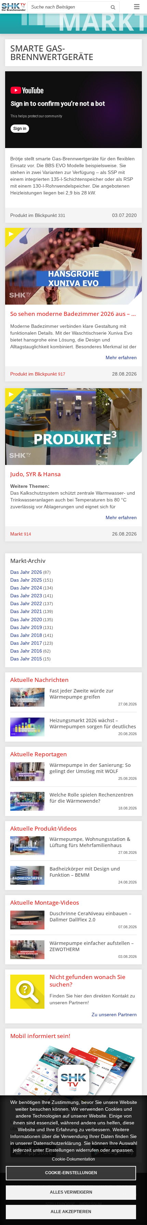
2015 (36, 658)
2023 (36, 595)
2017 (36, 643)
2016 (36, 651)
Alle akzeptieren (71, 1211)
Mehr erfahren (121, 357)
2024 (36, 587)
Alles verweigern (71, 1192)
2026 (36, 572)
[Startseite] (14, 7)
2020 (36, 619)
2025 (36, 580)
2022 (36, 603)
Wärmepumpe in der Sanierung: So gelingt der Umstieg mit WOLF (90, 768)
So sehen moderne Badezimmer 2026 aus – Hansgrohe (73, 314)
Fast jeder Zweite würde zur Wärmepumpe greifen (81, 693)
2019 (36, 627)
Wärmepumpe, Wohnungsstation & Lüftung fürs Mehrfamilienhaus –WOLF (90, 845)
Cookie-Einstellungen (71, 1172)
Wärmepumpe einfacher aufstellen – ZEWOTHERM (92, 946)
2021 (36, 611)
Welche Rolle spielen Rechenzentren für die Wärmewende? (91, 797)
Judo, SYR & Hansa (35, 474)
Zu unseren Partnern (114, 1014)
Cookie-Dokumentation (73, 1159)
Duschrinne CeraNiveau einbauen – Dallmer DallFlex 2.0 (90, 916)
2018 (36, 635)
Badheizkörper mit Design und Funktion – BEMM (85, 871)
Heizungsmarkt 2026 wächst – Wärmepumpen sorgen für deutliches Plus (93, 726)
